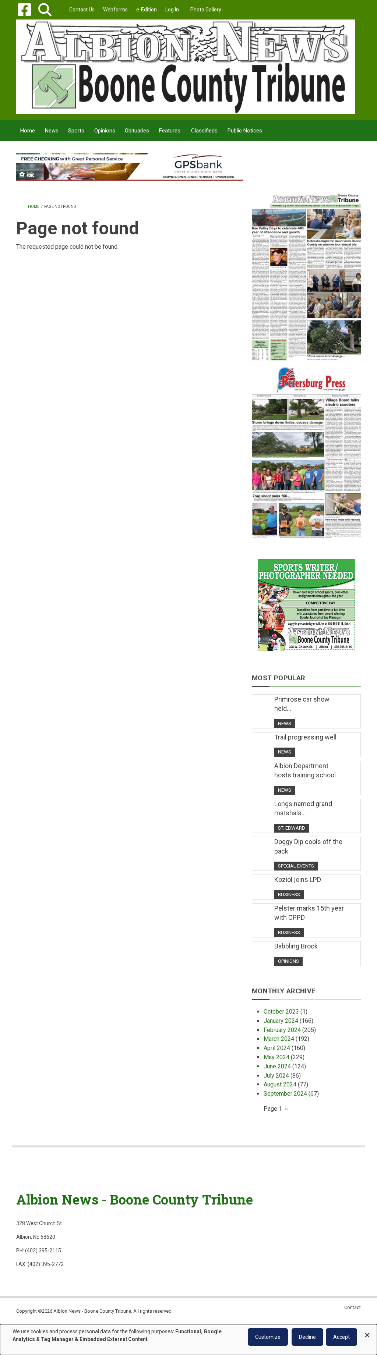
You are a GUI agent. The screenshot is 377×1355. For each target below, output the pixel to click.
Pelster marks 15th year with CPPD (309, 913)
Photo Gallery (205, 10)
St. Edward (291, 828)
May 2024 (276, 1057)
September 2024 (285, 1093)
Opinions (288, 961)
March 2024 (279, 1038)
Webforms (115, 10)
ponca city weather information (306, 180)
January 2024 (281, 1020)
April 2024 (277, 1047)
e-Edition (146, 10)
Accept (341, 1337)
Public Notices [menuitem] (245, 130)
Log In (172, 10)
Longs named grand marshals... (303, 808)
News (284, 723)
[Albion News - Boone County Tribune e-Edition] (306, 271)
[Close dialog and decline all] (367, 1331)
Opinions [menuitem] (104, 130)
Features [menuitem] (169, 130)
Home (33, 207)
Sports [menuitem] (76, 130)
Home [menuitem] (27, 130)
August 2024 (280, 1084)
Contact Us (82, 10)
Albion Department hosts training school (305, 770)
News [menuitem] (52, 130)
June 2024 (277, 1066)
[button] (44, 9)
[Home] (185, 66)
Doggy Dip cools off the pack (308, 846)
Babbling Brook (296, 946)
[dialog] (188, 1339)
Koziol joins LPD (297, 879)
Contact (352, 1307)
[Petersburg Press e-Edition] (306, 449)
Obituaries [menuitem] (137, 130)
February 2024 (282, 1029)
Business (289, 894)
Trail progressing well (305, 737)
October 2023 (281, 1011)
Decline (307, 1337)
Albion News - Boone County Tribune (134, 1199)
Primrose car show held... (302, 704)
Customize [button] (268, 1337)
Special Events (296, 866)
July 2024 (276, 1075)
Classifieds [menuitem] (204, 130)
